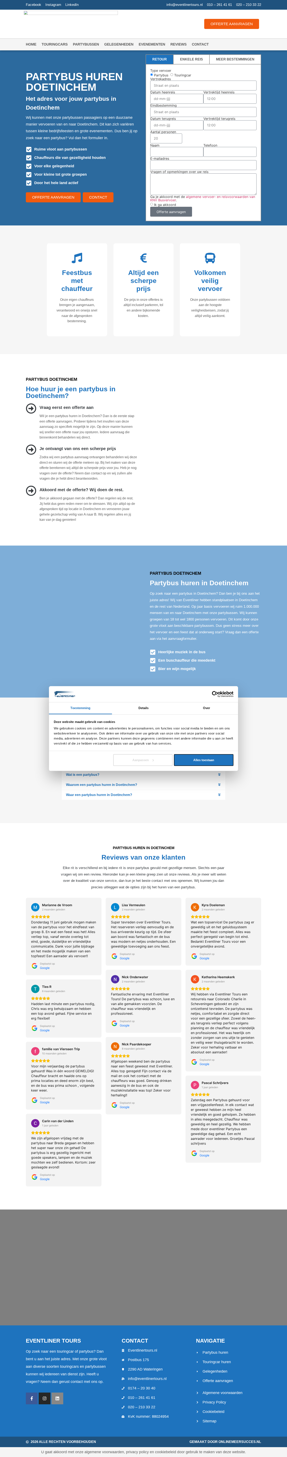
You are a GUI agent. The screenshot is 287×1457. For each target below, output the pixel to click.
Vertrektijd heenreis (218, 92)
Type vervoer (160, 70)
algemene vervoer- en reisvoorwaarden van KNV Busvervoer (202, 198)
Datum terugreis (163, 118)
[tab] (159, 59)
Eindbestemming (163, 105)
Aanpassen (140, 760)
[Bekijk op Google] (35, 907)
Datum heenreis (162, 92)
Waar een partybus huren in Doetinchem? (99, 795)
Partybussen (86, 44)
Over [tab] (206, 708)
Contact (200, 44)
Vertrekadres (160, 79)
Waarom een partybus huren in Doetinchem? (101, 785)
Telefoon (210, 145)
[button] (143, 775)
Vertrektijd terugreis (219, 118)
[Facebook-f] (32, 1398)
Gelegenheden (118, 44)
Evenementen (152, 44)
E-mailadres (159, 158)
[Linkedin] (57, 1398)
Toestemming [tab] (80, 708)
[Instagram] (44, 1398)
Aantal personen (163, 132)
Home (31, 44)
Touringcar (182, 75)
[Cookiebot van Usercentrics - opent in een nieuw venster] (215, 694)
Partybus (161, 75)
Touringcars (55, 44)
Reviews (178, 44)
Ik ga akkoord (165, 205)
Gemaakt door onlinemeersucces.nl (225, 1442)
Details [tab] (143, 708)
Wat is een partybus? (82, 774)
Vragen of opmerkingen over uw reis (179, 171)
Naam (154, 145)
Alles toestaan (203, 760)
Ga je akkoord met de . (202, 198)
